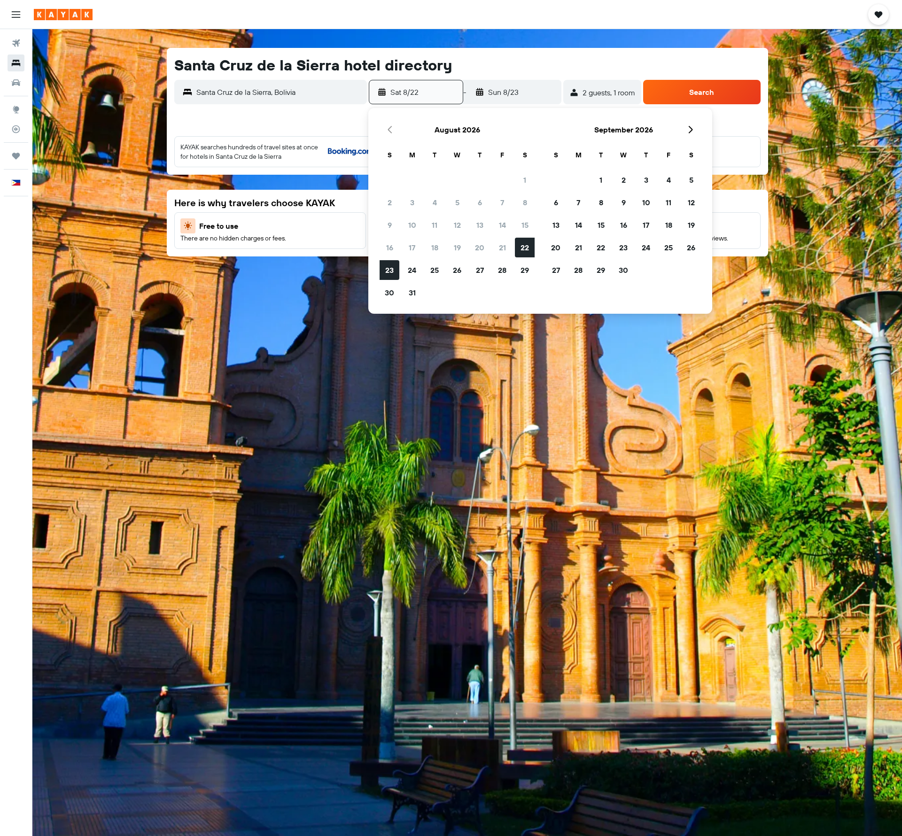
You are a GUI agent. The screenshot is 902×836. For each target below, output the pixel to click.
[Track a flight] (16, 129)
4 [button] (435, 202)
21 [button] (502, 247)
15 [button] (525, 225)
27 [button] (480, 270)
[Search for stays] (16, 63)
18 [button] (434, 247)
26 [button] (457, 270)
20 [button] (479, 247)
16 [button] (389, 247)
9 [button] (390, 225)
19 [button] (457, 247)
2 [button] (390, 202)
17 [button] (412, 247)
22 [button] (525, 247)
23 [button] (389, 270)
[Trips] (16, 156)
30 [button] (389, 292)
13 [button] (479, 225)
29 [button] (525, 270)
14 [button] (502, 225)
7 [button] (502, 202)
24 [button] (412, 270)
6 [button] (480, 202)
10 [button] (412, 225)
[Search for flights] (16, 43)
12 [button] (457, 225)
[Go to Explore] (16, 109)
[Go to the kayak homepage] (63, 14)
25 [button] (434, 270)
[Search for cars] (16, 82)
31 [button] (412, 292)
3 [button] (412, 202)
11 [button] (434, 225)
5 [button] (457, 202)
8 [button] (525, 202)
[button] (16, 14)
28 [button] (502, 270)
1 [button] (524, 180)
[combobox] (279, 92)
